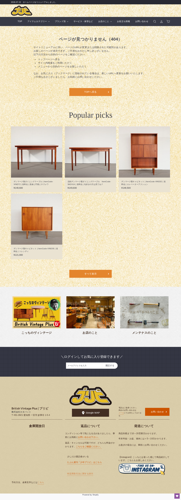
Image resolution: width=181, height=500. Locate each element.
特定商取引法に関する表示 (80, 474)
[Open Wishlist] (177, 496)
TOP (20, 21)
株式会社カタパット (21, 412)
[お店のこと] (90, 312)
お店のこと (104, 21)
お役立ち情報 (123, 21)
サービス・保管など (83, 21)
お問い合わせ (141, 21)
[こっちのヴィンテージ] (36, 312)
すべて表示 (90, 273)
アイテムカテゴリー (37, 21)
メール (121, 413)
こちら (40, 482)
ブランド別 (60, 21)
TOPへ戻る (90, 92)
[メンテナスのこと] (144, 312)
